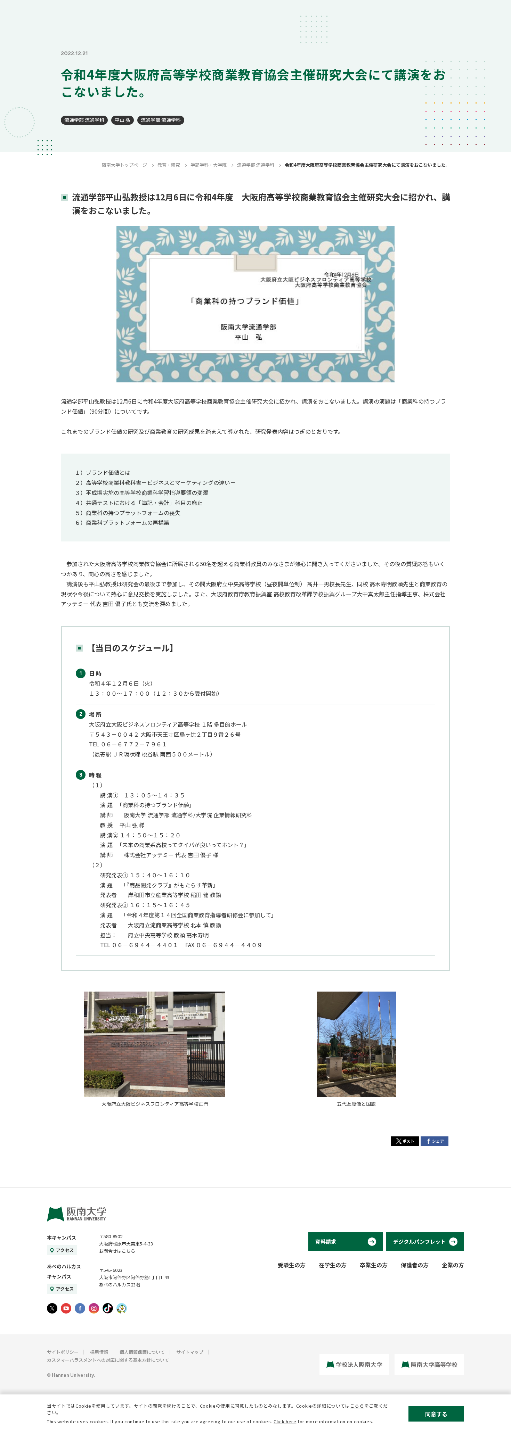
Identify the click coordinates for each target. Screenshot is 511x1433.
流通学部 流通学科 (84, 119)
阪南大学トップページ (124, 164)
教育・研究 (168, 164)
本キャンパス (61, 1237)
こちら (357, 1405)
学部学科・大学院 (208, 164)
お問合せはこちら (117, 1251)
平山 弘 (122, 119)
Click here (285, 1421)
